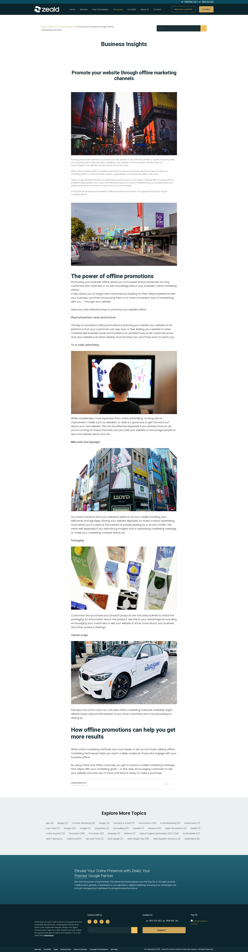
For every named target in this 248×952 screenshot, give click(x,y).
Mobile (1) (195, 828)
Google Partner (93, 875)
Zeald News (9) (192, 838)
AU (206, 2)
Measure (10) (154, 828)
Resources (53, 27)
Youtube (173, 2)
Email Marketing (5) (170, 823)
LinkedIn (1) (138, 828)
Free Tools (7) (52, 828)
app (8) (50, 823)
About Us (145, 9)
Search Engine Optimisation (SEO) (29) (159, 833)
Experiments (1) (192, 823)
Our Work (131, 9)
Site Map (114, 949)
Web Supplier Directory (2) (167, 838)
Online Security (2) (55, 833)
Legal (56, 949)
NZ (188, 2)
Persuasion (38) (77, 833)
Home (72, 9)
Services (84, 9)
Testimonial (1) (74, 838)
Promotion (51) (96, 833)
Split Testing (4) (54, 838)
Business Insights (66, 27)
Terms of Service (80, 949)
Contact (157, 9)
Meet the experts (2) (176, 828)
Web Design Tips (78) (138, 838)
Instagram (161, 2)
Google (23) (70, 828)
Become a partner (183, 9)
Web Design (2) (115, 838)
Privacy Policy (65, 949)
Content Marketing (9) (83, 823)
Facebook (155, 2)
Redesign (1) (114, 833)
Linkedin (167, 2)
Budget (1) (63, 823)
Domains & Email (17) (124, 823)
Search (203, 28)
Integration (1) (102, 828)
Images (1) (85, 828)
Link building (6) (121, 828)
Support (161, 930)
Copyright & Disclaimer (99, 949)
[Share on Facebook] (172, 784)
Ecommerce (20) (147, 823)
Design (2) (104, 823)
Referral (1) (129, 833)
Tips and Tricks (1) (94, 838)
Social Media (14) (191, 833)
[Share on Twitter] (176, 784)
